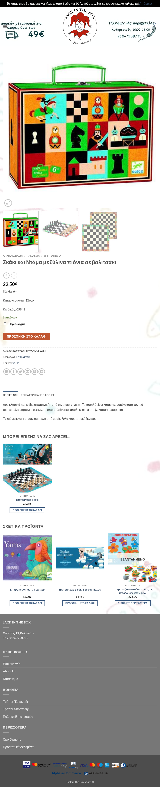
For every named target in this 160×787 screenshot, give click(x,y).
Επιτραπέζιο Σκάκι (27, 499)
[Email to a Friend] (27, 371)
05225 (16, 362)
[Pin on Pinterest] (34, 371)
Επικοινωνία (11, 664)
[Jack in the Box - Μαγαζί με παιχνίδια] (80, 26)
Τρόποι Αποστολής (16, 709)
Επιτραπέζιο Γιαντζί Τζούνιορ (27, 589)
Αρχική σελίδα (13, 255)
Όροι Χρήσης (12, 739)
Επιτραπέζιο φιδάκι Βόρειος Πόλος (80, 589)
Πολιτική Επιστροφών (18, 716)
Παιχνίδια (33, 255)
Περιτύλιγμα (16, 323)
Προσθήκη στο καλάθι (26, 336)
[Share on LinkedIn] (41, 371)
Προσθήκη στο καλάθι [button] (27, 510)
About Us (9, 671)
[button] (5, 26)
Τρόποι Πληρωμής (16, 701)
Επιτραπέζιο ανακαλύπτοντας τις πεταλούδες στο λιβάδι (133, 590)
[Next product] (6, 275)
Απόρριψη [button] (146, 3)
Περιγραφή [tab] (10, 395)
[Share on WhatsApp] (6, 371)
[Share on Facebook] (13, 371)
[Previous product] (14, 275)
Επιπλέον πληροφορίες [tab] (38, 395)
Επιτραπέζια (52, 255)
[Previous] (10, 130)
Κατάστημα (10, 679)
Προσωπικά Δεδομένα (18, 747)
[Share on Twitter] (20, 371)
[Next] (149, 130)
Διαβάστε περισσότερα (133, 603)
